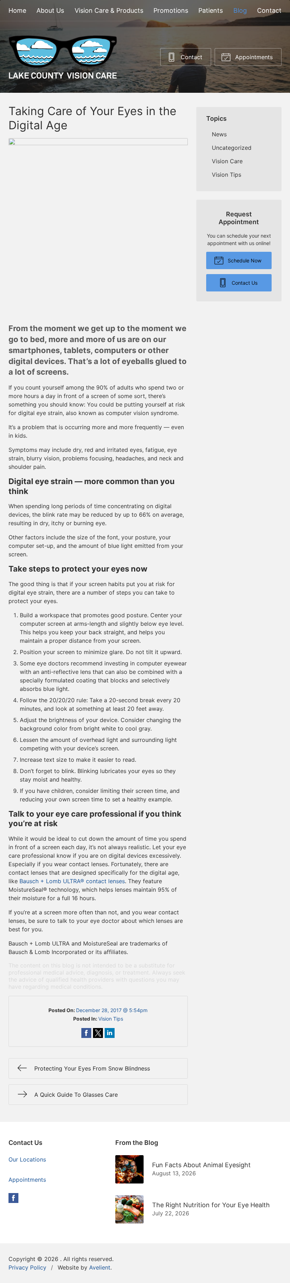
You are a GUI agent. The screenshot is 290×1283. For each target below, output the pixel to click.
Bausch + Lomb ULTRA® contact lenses (72, 881)
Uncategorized (231, 147)
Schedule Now (243, 260)
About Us (50, 10)
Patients (210, 10)
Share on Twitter (98, 1033)
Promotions (170, 10)
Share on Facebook (86, 1033)
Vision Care (227, 161)
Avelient (99, 1267)
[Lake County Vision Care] (62, 57)
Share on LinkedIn (110, 1033)
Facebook (13, 1198)
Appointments (253, 57)
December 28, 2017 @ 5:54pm (111, 1010)
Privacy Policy (27, 1267)
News (219, 134)
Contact (269, 10)
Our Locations (27, 1159)
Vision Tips (110, 1019)
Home (17, 10)
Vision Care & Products (109, 10)
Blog (240, 10)
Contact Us (243, 283)
